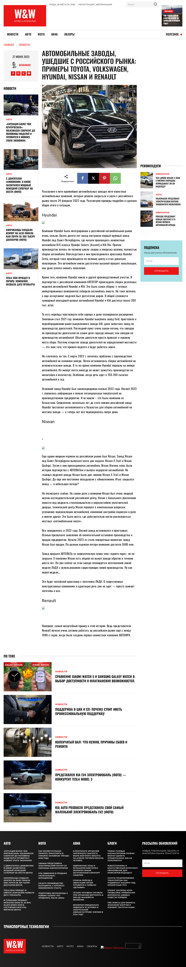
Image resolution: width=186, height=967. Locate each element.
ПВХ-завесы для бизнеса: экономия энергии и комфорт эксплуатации (121, 905)
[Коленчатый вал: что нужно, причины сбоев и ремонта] (28, 742)
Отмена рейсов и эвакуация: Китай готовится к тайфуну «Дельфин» (84, 884)
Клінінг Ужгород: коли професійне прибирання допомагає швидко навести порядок (121, 894)
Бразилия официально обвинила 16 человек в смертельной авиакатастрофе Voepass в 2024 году (88, 910)
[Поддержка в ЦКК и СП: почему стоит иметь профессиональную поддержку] (28, 709)
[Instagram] (18, 73)
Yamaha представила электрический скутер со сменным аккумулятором (53, 865)
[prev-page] (142, 233)
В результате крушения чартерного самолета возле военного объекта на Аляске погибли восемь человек (88, 856)
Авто (9, 120)
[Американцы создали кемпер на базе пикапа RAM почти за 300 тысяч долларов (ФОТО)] (21, 210)
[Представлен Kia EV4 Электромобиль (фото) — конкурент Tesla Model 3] (28, 775)
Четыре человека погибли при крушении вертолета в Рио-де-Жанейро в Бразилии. (88, 896)
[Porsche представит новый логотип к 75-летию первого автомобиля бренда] (146, 219)
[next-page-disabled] (148, 233)
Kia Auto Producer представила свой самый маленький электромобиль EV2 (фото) (89, 809)
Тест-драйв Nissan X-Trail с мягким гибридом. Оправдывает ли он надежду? (168, 182)
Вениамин (25, 65)
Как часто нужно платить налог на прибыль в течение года (171, 19)
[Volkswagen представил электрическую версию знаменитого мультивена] (146, 200)
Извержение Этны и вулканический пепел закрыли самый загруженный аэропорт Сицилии (86, 870)
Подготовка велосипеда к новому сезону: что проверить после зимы (53, 895)
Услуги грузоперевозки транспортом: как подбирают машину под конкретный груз (121, 881)
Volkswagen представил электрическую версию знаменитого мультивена (168, 201)
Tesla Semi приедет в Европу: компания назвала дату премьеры (20, 281)
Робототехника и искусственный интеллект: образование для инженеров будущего (123, 869)
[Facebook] (13, 73)
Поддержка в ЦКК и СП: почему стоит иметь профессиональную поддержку (88, 711)
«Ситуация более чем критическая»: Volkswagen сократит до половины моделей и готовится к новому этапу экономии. (20, 132)
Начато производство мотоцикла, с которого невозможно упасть (51, 885)
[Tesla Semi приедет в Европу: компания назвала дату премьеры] (21, 258)
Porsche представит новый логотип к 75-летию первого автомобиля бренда (166, 220)
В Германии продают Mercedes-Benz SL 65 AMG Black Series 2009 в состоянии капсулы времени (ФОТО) (17, 905)
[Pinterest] (104, 178)
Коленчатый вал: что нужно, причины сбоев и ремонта (91, 744)
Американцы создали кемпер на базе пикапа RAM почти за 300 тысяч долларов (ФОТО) (20, 235)
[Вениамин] (15, 65)
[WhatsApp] (115, 178)
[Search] (155, 4)
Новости (24, 45)
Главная (9, 45)
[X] (23, 73)
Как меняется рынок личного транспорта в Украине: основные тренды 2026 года (53, 854)
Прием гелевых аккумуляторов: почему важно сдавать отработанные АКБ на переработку (121, 856)
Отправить (161, 271)
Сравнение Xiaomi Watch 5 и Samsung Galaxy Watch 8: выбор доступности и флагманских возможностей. (95, 678)
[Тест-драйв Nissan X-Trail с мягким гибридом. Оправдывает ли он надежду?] (146, 180)
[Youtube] (29, 73)
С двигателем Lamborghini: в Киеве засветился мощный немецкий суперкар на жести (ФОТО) (19, 185)
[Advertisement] (115, 17)
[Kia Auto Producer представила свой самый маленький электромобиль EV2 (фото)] (28, 807)
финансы (169, 11)
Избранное (162, 174)
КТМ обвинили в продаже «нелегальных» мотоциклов (52, 875)
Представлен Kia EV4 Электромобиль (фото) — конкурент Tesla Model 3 (90, 776)
